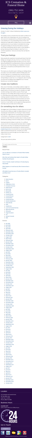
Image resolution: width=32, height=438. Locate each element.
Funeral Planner (9, 196)
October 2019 (9, 322)
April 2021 (8, 294)
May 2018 (8, 351)
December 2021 (9, 280)
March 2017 (8, 374)
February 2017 (9, 376)
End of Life (8, 189)
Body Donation (9, 179)
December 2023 (9, 243)
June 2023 (8, 253)
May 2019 (8, 331)
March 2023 (8, 257)
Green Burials (9, 202)
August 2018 (9, 346)
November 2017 (10, 361)
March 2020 (8, 316)
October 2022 (9, 265)
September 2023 (10, 248)
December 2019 (9, 321)
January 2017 (9, 378)
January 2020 (9, 319)
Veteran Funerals (10, 216)
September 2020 (10, 306)
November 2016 (10, 381)
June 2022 (8, 272)
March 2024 (8, 238)
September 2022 (10, 267)
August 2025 (9, 237)
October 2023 (9, 247)
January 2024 (9, 242)
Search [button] (4, 146)
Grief (9, 136)
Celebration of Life (10, 184)
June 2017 (8, 369)
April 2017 (8, 373)
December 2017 (9, 359)
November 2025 (10, 233)
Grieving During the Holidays (12, 28)
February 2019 (9, 336)
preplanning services (6, 129)
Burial (7, 181)
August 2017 (9, 366)
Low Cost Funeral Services (12, 207)
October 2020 (9, 304)
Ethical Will (8, 191)
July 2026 (8, 223)
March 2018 (8, 354)
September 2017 (10, 364)
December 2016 (9, 380)
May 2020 (8, 312)
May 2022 (8, 274)
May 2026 (8, 227)
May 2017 (8, 371)
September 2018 (10, 344)
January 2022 (9, 279)
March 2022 (8, 277)
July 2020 (8, 309)
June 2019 (8, 329)
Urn (7, 214)
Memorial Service (10, 209)
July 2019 (8, 327)
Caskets (8, 182)
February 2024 (9, 240)
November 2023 (10, 245)
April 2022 (8, 275)
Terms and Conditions (23, 436)
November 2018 (10, 341)
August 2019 (9, 326)
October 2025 (9, 235)
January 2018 (9, 358)
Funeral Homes (9, 194)
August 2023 (9, 250)
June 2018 (8, 349)
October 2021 (9, 284)
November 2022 (10, 264)
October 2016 (9, 383)
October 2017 (9, 363)
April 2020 (8, 314)
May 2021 (8, 292)
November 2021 (10, 282)
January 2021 (9, 299)
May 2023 (8, 255)
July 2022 (8, 270)
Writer (22, 31)
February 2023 (9, 258)
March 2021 (8, 295)
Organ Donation (10, 213)
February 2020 (9, 317)
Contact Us (5, 428)
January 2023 (9, 260)
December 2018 (9, 339)
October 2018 (9, 343)
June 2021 (8, 290)
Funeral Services (10, 199)
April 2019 (8, 332)
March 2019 (8, 334)
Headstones (9, 206)
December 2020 (9, 301)
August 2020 (9, 307)
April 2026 (8, 228)
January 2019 (9, 338)
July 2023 (8, 252)
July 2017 (8, 368)
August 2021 (9, 287)
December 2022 (9, 262)
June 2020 (8, 311)
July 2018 (8, 348)
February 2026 (9, 230)
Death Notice (9, 187)
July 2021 (8, 289)
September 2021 (10, 285)
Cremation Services (10, 186)
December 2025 (9, 232)
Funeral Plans (9, 197)
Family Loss (8, 192)
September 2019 (10, 324)
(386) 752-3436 (16, 10)
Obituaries (8, 211)
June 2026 (8, 225)
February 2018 (9, 356)
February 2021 (9, 297)
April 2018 (8, 353)
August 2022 (9, 269)
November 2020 (10, 302)
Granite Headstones (11, 201)
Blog (16, 22)
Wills (7, 218)
